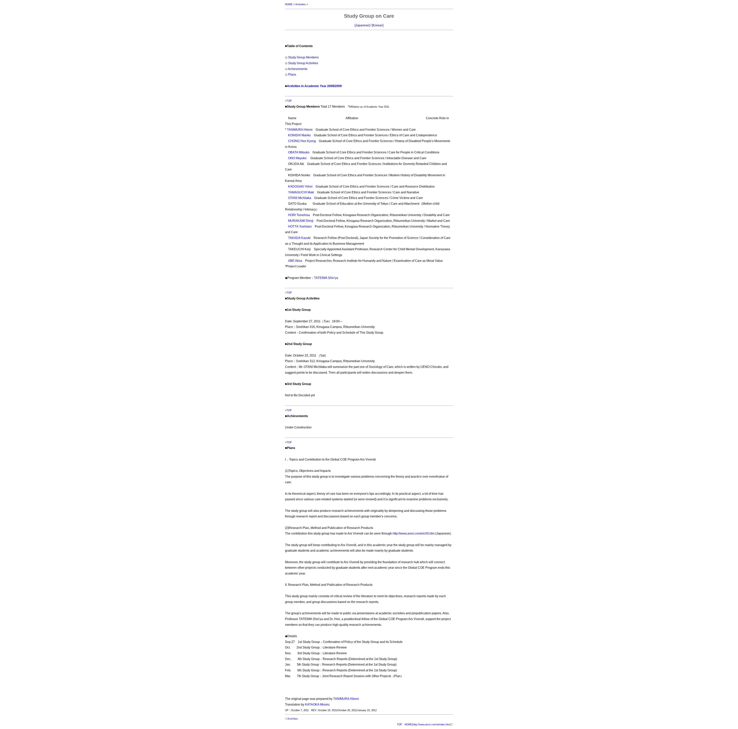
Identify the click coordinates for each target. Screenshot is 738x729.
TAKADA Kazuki (299, 237)
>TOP (288, 100)
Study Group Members (303, 57)
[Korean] (377, 25)
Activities (300, 4)
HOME (289, 4)
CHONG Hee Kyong (302, 141)
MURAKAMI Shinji (300, 220)
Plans (292, 74)
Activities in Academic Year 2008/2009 (314, 86)
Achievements (297, 69)
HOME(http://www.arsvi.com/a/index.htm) (428, 724)
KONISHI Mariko (299, 135)
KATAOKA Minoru (317, 704)
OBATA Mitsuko (298, 152)
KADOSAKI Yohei (300, 186)
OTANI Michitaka (299, 197)
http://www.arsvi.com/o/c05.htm (414, 533)
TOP (399, 724)
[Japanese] (362, 25)
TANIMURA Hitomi (299, 129)
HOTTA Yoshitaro (300, 226)
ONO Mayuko (297, 158)
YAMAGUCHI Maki (301, 192)
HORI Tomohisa (299, 215)
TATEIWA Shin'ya (326, 277)
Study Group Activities (303, 63)
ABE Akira (295, 260)
